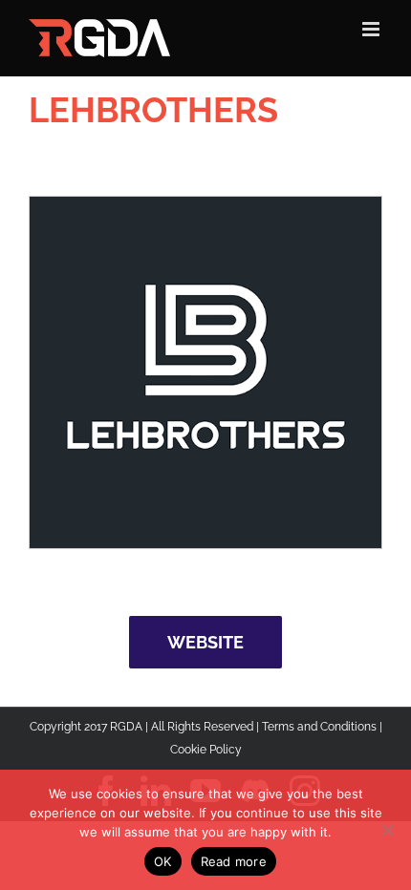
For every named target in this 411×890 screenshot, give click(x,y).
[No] (387, 829)
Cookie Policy (206, 749)
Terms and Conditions (319, 726)
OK (163, 861)
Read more (234, 861)
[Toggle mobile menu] (372, 29)
